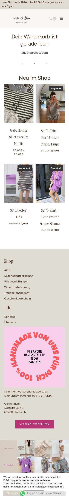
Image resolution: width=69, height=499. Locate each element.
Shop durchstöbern (34, 52)
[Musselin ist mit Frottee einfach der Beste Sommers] (43, 448)
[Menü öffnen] (61, 18)
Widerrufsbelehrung (17, 287)
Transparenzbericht (17, 293)
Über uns (10, 322)
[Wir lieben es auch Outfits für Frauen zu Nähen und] (26, 448)
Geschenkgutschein (17, 298)
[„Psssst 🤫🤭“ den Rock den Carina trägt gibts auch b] (26, 465)
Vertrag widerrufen (35, 424)
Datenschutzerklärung (18, 275)
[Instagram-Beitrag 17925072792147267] (8, 465)
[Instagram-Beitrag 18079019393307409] (8, 448)
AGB (7, 270)
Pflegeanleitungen (16, 281)
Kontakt (9, 316)
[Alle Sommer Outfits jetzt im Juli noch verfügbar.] (43, 465)
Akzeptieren (12, 493)
